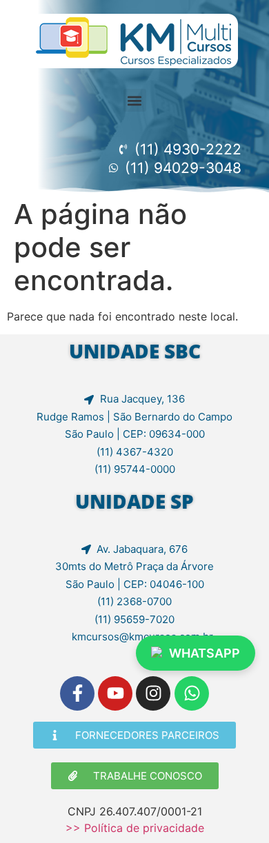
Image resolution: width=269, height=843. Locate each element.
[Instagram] (153, 693)
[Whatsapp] (192, 693)
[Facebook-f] (77, 693)
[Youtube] (115, 693)
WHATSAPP (204, 653)
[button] (134, 100)
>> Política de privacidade (135, 828)
